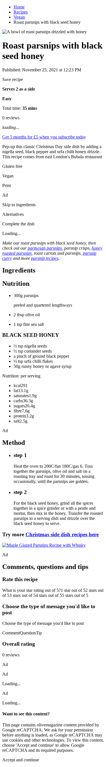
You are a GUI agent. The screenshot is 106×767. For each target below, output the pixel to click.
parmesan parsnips (45, 248)
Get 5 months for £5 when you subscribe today (44, 137)
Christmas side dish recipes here (62, 534)
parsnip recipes (44, 258)
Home (19, 7)
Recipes (21, 12)
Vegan (19, 17)
